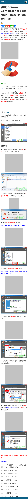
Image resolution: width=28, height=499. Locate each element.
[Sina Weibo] (9, 27)
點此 (8, 112)
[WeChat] (13, 27)
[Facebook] (2, 27)
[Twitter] (4, 27)
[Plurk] (6, 27)
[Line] (11, 27)
